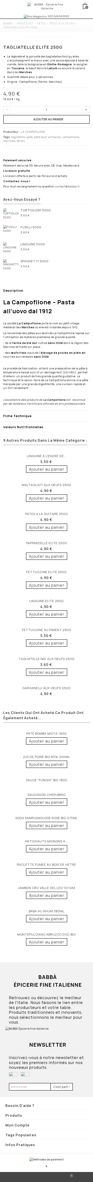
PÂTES (41, 23)
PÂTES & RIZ (25, 23)
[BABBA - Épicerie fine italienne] (46, 6)
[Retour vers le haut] (23, 1177)
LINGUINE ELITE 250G (46, 601)
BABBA (7, 23)
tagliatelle (18, 137)
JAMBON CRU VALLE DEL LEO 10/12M (46, 888)
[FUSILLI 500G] (10, 232)
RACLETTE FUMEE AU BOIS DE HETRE (46, 864)
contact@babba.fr (67, 186)
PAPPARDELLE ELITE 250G (46, 543)
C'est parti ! (61, 1087)
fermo (21, 141)
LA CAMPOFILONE (33, 132)
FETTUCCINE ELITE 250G (46, 572)
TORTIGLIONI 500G (36, 210)
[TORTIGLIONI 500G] (10, 215)
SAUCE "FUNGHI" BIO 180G (46, 780)
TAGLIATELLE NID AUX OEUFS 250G (46, 659)
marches (9, 141)
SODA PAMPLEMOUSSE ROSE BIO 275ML (46, 818)
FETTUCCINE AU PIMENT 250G (46, 630)
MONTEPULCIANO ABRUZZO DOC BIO (46, 934)
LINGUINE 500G (33, 244)
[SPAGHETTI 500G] (10, 266)
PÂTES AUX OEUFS (62, 23)
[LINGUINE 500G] (10, 249)
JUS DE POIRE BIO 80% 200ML (46, 757)
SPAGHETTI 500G (34, 261)
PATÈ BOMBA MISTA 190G (46, 733)
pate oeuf (40, 137)
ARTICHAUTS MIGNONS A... (46, 841)
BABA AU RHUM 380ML (46, 911)
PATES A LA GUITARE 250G (46, 514)
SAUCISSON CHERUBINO (46, 795)
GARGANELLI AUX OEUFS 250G (46, 688)
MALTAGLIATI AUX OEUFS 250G (46, 485)
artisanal (54, 137)
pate (30, 137)
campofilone (71, 137)
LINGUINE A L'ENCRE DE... (46, 456)
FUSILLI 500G (31, 227)
